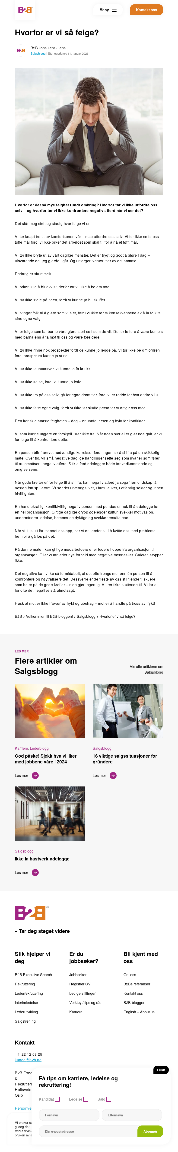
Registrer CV (80, 984)
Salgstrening (25, 1021)
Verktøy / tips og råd (85, 1002)
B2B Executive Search (33, 974)
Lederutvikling (26, 1011)
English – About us (139, 1011)
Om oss (130, 974)
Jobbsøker (77, 974)
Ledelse (75, 1099)
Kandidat (46, 1099)
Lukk (161, 1070)
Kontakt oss (133, 993)
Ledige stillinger (82, 993)
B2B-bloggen (134, 1002)
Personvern (25, 1108)
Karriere (76, 1011)
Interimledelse (26, 1002)
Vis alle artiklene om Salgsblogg (146, 669)
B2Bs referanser (137, 984)
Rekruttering (25, 984)
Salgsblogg (38, 53)
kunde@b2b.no (28, 1059)
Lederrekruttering (29, 993)
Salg (101, 1099)
